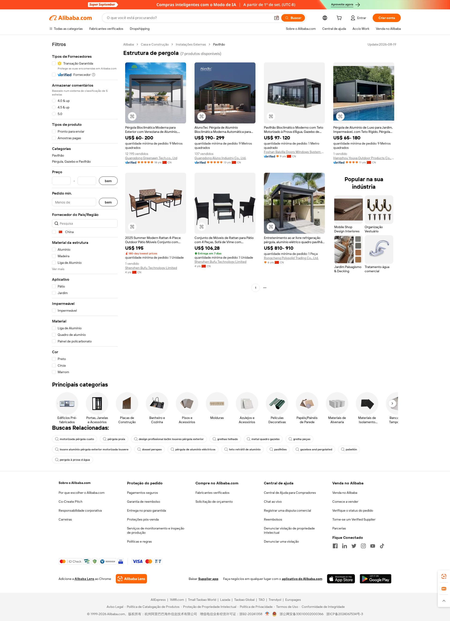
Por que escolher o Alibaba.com (82, 492)
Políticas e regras (139, 541)
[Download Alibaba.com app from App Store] (341, 578)
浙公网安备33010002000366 (301, 614)
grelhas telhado (227, 439)
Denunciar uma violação (281, 541)
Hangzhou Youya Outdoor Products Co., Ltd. (363, 158)
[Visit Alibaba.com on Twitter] (354, 546)
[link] (444, 576)
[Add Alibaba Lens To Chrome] (131, 578)
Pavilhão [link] (219, 44)
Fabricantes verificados (212, 492)
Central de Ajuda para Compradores (290, 492)
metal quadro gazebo (265, 439)
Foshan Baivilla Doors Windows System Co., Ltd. (294, 152)
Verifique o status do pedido (352, 510)
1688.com (177, 600)
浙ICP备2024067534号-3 (344, 614)
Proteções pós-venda (143, 519)
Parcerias (339, 528)
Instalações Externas (191, 44)
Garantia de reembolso (143, 501)
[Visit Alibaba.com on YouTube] (372, 546)
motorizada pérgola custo (77, 439)
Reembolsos (273, 519)
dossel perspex (152, 449)
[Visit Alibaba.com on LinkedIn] (344, 546)
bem (108, 181)
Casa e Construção (155, 44)
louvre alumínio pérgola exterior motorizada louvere (94, 449)
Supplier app (208, 579)
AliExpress (158, 600)
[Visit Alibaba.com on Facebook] (335, 546)
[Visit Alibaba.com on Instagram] (363, 546)
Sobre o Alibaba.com (74, 483)
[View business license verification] (267, 614)
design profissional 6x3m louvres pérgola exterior (171, 439)
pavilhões (280, 449)
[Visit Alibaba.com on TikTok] (382, 546)
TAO (262, 600)
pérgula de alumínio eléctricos (195, 449)
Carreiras (65, 519)
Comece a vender (345, 501)
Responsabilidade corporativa (80, 510)
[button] (276, 18)
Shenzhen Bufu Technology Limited (151, 268)
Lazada (225, 600)
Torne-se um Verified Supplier (353, 519)
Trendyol (275, 600)
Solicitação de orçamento (214, 501)
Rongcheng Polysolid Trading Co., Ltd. (291, 258)
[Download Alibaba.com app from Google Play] (375, 578)
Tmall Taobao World (202, 600)
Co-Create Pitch (70, 501)
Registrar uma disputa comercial (287, 510)
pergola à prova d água (75, 459)
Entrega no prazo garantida (146, 510)
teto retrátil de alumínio (245, 449)
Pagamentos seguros (142, 492)
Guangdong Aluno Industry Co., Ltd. (220, 158)
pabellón (351, 449)
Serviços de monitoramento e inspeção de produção (155, 530)
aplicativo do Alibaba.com (302, 579)
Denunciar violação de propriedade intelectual (289, 530)
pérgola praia (116, 439)
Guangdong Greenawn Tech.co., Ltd (151, 158)
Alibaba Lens (84, 579)
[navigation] (85, 208)
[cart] (340, 18)
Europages (293, 600)
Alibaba (128, 44)
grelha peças (301, 439)
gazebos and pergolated (316, 449)
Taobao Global (244, 600)
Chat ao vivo (273, 501)
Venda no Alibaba (344, 492)
